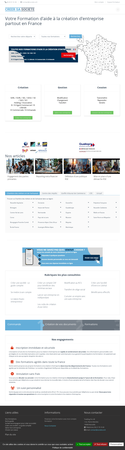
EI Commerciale (17, 110)
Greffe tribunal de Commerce (73, 193)
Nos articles (15, 155)
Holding (17, 102)
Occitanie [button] (41, 203)
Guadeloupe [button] (70, 208)
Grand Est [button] (69, 203)
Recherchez (75, 36)
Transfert (62, 102)
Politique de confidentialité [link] (62, 448)
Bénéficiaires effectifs (100, 292)
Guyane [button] (68, 213)
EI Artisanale (30, 110)
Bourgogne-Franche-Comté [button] (19, 222)
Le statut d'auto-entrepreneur (18, 300)
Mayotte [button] (68, 222)
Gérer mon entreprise (62, 113)
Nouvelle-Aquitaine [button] (16, 203)
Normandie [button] (42, 213)
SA (34, 98)
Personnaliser (116, 444)
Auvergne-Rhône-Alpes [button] (46, 227)
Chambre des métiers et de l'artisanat (22, 193)
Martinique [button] (69, 227)
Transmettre (102, 98)
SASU (29, 98)
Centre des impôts (49, 193)
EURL (18, 98)
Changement (62, 100)
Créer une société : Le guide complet (20, 284)
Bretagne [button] (13, 208)
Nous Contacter (50, 426)
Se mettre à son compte (21, 292)
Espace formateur (113, 2)
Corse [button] (12, 217)
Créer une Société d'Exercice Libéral (99, 284)
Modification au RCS (73, 283)
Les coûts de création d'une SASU (47, 305)
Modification (62, 98)
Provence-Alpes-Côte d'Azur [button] (47, 222)
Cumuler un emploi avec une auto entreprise (74, 297)
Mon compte (99, 2)
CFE (90, 193)
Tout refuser (101, 444)
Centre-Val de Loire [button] (16, 213)
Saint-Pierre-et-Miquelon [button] (102, 217)
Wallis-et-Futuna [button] (99, 213)
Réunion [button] (68, 217)
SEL (24, 98)
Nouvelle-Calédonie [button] (100, 208)
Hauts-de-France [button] (43, 208)
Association (27, 102)
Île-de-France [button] (14, 227)
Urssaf (99, 193)
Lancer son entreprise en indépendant (48, 296)
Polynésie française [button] (100, 203)
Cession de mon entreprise (102, 113)
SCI (26, 100)
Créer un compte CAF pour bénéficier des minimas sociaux (47, 286)
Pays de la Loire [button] (43, 217)
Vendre (102, 102)
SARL (12, 98)
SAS (21, 100)
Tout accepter (84, 444)
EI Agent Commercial (23, 105)
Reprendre (102, 100)
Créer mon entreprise (23, 118)
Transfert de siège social (74, 289)
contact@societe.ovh (98, 430)
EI (12, 105)
